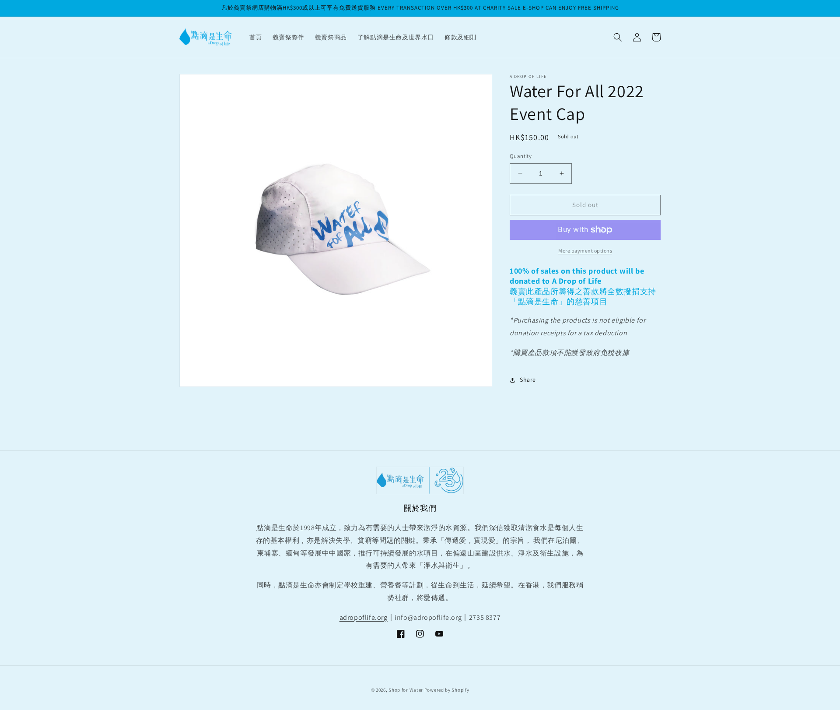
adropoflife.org (364, 617)
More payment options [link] (585, 250)
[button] (617, 37)
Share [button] (528, 379)
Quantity (521, 156)
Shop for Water (405, 690)
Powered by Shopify (446, 690)
